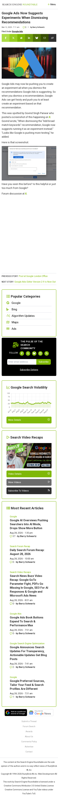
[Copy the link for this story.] (52, 38)
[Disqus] (29, 236)
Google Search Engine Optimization (27, 643)
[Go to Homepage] (19, 4)
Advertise (29, 747)
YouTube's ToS (28, 793)
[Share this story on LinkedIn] (29, 38)
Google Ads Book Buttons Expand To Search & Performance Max (26, 621)
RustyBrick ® (28, 774)
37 (14, 536)
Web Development (46, 774)
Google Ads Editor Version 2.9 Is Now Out (35, 281)
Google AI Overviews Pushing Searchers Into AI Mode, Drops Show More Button (29, 524)
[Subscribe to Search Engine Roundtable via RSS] (46, 353)
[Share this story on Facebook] (5, 38)
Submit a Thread (29, 721)
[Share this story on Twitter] (13, 38)
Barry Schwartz (39, 27)
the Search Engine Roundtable (30, 762)
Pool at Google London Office (33, 276)
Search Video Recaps (20, 572)
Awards (29, 731)
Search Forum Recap (20, 546)
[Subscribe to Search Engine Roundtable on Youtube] (40, 353)
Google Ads (17, 31)
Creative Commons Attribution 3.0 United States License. (29, 786)
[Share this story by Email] (44, 38)
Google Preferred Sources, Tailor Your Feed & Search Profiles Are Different (27, 684)
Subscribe (44, 361)
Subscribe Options (29, 369)
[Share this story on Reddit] (21, 38)
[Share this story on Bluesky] (37, 38)
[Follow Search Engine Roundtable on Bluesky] (34, 353)
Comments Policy (29, 741)
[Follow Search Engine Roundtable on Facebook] (22, 353)
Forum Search (29, 726)
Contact (29, 752)
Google (13, 516)
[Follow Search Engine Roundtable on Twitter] (28, 353)
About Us (29, 736)
